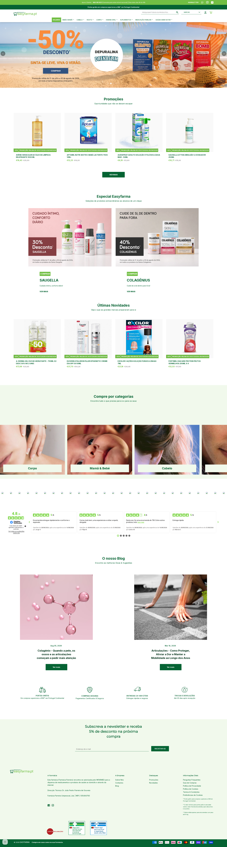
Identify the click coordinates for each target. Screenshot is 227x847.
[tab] (108, 83)
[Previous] (3, 53)
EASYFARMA (25, 842)
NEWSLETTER (193, 2)
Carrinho (211, 12)
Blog (117, 786)
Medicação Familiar (143, 20)
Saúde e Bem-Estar (163, 20)
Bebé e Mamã (68, 20)
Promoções (153, 780)
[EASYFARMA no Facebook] (49, 806)
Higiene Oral (111, 20)
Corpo (99, 20)
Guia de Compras (189, 783)
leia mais (141, 522)
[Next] (224, 53)
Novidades (153, 783)
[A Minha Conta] (205, 12)
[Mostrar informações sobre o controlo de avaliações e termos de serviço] (25, 526)
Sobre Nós (119, 780)
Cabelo (80, 20)
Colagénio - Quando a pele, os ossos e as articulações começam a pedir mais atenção (56, 654)
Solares (56, 20)
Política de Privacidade (192, 786)
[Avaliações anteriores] (29, 522)
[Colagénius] (157, 237)
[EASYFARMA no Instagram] (53, 806)
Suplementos (125, 20)
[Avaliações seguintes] (218, 522)
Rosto (89, 20)
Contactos (119, 783)
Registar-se (160, 749)
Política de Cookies (190, 789)
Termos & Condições (191, 792)
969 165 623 (97, 2)
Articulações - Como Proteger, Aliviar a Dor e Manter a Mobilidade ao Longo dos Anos (170, 654)
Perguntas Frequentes (191, 780)
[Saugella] (69, 237)
